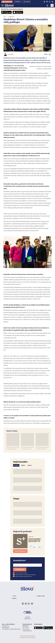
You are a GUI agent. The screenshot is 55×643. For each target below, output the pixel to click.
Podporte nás (41, 596)
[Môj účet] (47, 5)
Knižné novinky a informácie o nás (23, 576)
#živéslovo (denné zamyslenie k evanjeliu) (25, 574)
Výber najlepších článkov (21, 573)
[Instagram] (47, 1)
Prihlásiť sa (20, 569)
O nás (14, 596)
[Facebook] (44, 1)
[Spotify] (52, 2)
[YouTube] (49, 1)
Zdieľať (46, 54)
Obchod (14, 598)
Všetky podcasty (20, 551)
